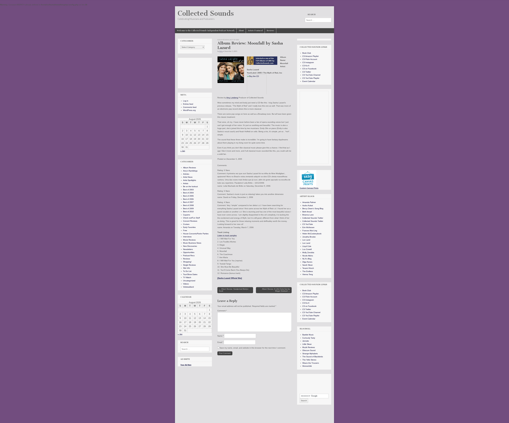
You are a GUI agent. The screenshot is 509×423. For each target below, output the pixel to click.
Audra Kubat (307, 205)
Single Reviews (189, 265)
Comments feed (189, 107)
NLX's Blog (306, 259)
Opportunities (188, 252)
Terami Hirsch (308, 268)
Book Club (306, 53)
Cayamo (186, 215)
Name (220, 336)
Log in (185, 101)
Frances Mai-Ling (309, 230)
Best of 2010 (188, 212)
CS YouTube (307, 224)
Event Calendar (308, 81)
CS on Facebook (309, 69)
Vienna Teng (307, 274)
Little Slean (307, 344)
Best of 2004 (188, 193)
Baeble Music (308, 335)
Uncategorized (189, 281)
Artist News (187, 177)
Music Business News (192, 243)
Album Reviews (223, 40)
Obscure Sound (308, 350)
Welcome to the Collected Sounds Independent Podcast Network (205, 30)
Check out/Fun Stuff (191, 218)
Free (185, 230)
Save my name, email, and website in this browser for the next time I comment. (253, 348)
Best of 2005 (234, 40)
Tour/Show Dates (190, 274)
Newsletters (188, 249)
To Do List (187, 271)
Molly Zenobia (308, 252)
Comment (222, 311)
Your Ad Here (185, 365)
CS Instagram (308, 62)
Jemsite (305, 341)
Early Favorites (189, 227)
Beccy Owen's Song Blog (312, 208)
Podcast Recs (189, 255)
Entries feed (188, 104)
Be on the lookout (190, 186)
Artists (185, 183)
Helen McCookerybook (311, 234)
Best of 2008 (188, 205)
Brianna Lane (308, 215)
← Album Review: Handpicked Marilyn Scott (233, 290)
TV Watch (187, 277)
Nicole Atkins (307, 256)
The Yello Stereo (309, 360)
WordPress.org (189, 110)
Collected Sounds (206, 13)
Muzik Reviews (308, 347)
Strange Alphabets (310, 353)
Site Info (186, 268)
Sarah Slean (307, 265)
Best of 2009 (188, 208)
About (241, 30)
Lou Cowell (307, 249)
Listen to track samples (227, 235)
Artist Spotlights (189, 180)
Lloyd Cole (306, 246)
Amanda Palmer (309, 202)
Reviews (270, 30)
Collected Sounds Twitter (312, 218)
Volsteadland (188, 287)
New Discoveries (190, 246)
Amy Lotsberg (232, 98)
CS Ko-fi (305, 66)
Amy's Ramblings (190, 171)
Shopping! (187, 262)
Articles (186, 174)
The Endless (307, 271)
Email (220, 342)
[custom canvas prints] (308, 186)
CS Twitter (306, 72)
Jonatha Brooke (309, 237)
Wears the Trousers (310, 363)
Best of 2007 (188, 202)
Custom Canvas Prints (309, 188)
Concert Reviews (190, 221)
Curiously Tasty (308, 338)
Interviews (187, 237)
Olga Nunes (307, 262)
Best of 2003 (188, 190)
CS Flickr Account (309, 59)
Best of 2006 (188, 199)
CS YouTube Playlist (310, 78)
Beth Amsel (307, 212)
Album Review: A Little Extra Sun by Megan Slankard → (276, 290)
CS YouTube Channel (311, 75)
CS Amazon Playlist (310, 56)
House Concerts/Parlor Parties (196, 234)
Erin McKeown (308, 227)
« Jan (182, 151)
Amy (221, 51)
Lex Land (306, 240)
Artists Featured (255, 30)
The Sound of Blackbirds (312, 357)
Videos (186, 284)
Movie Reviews (189, 240)
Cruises (186, 224)
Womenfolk (307, 366)
